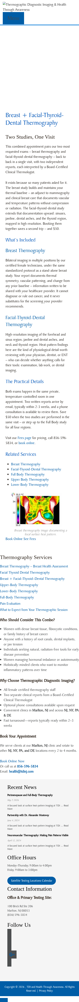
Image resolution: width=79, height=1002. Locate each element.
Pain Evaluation (10, 603)
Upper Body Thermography (30, 479)
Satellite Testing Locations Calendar (31, 881)
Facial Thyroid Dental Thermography (25, 572)
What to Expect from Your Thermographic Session (34, 609)
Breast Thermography (25, 250)
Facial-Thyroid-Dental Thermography (36, 469)
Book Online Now (12, 761)
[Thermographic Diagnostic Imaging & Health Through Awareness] (39, 6)
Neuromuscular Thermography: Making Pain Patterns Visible (37, 835)
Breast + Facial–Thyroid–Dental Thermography (32, 578)
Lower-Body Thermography (19, 591)
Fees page (24, 437)
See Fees (30, 538)
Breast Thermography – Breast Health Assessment (34, 566)
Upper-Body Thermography (19, 584)
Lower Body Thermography (30, 484)
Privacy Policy (46, 990)
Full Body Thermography (28, 474)
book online (27, 442)
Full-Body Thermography (17, 597)
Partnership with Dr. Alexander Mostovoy (28, 815)
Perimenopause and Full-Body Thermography (30, 795)
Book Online (14, 538)
